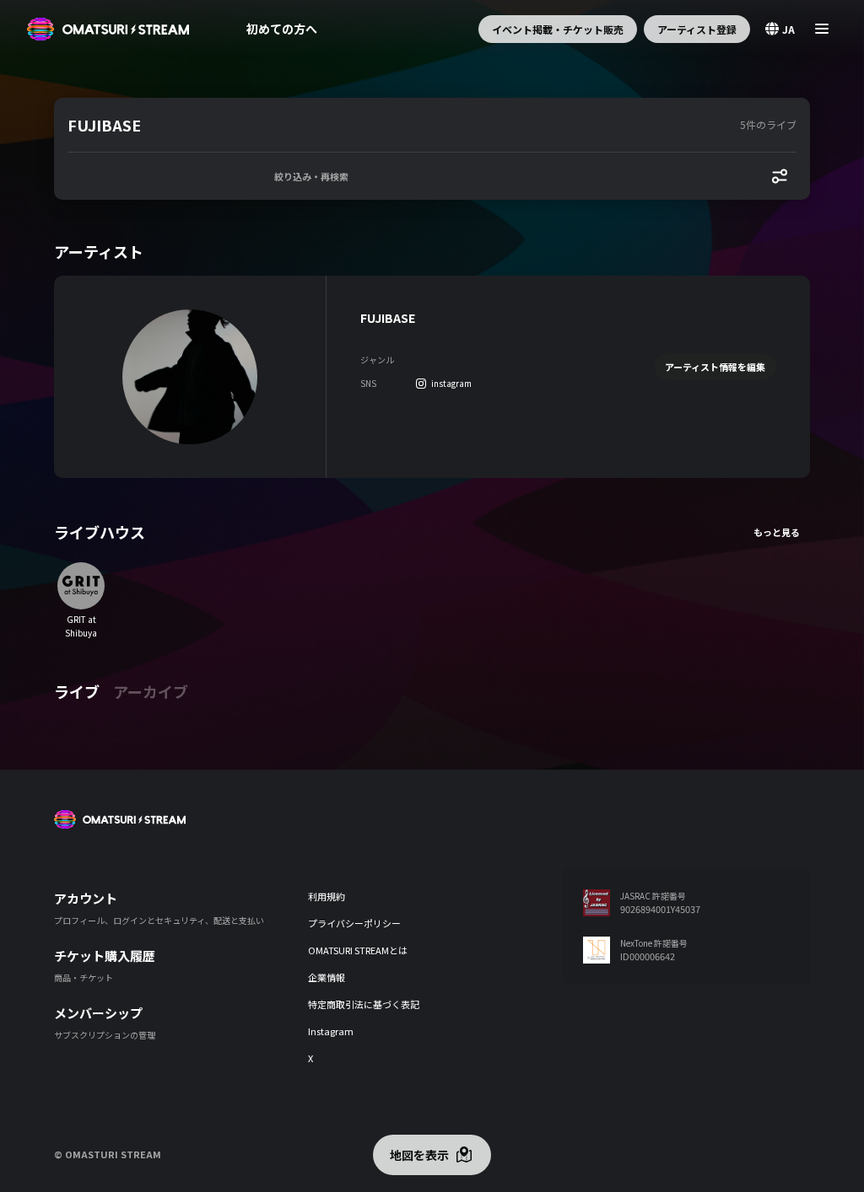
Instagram (331, 1031)
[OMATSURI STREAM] (108, 29)
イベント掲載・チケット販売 (558, 29)
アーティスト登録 (697, 29)
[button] (400, 124)
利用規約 (326, 896)
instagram (451, 383)
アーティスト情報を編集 (715, 366)
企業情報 (326, 977)
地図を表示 (419, 1154)
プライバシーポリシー (354, 923)
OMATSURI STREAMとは (358, 950)
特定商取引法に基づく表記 (363, 1004)
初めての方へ (281, 28)
